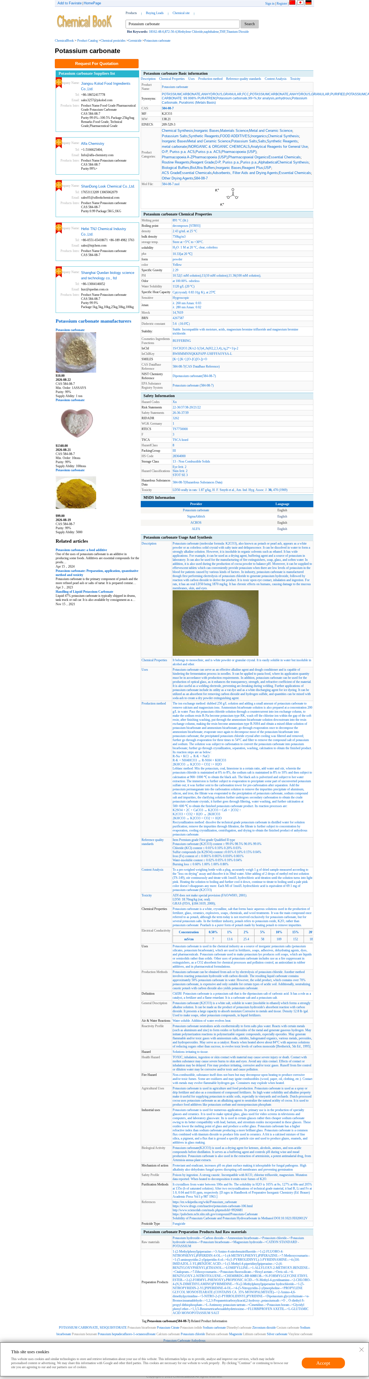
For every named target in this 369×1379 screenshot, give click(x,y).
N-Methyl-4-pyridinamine (272, 1280)
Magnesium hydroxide (247, 1242)
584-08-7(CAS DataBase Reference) (196, 366)
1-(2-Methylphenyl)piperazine (192, 1251)
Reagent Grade (202, 162)
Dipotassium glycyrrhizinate (285, 1296)
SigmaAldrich (196, 516)
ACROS (196, 523)
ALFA (196, 529)
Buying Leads (155, 13)
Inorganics (259, 136)
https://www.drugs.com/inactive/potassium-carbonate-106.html (213, 1206)
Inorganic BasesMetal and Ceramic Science (196, 141)
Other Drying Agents (177, 178)
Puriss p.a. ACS (208, 152)
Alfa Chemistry (92, 144)
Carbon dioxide (213, 1238)
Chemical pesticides (113, 40)
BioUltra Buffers (202, 168)
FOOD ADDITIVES (235, 136)
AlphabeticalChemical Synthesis (283, 162)
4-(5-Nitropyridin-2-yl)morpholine (257, 1288)
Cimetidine (256, 1305)
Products (131, 13)
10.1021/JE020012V (294, 1218)
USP (267, 168)
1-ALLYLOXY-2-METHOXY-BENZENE (280, 1268)
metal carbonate (174, 147)
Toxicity (295, 79)
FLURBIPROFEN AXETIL (266, 1309)
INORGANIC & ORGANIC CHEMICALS (219, 147)
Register (282, 3)
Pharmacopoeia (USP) (239, 152)
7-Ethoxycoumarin (204, 1272)
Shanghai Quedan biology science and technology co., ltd (107, 275)
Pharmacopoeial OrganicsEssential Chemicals (264, 157)
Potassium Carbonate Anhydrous (184, 1340)
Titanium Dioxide (237, 32)
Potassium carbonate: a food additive (81, 550)
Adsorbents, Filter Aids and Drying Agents (245, 173)
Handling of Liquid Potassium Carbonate (84, 592)
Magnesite (235, 1334)
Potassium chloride (274, 1238)
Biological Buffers (175, 168)
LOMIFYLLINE (237, 1268)
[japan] (300, 3)
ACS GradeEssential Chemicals (187, 173)
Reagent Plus (252, 168)
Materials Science (234, 131)
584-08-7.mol (170, 184)
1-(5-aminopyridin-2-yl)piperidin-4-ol (199, 1260)
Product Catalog (87, 40)
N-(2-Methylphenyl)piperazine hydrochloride (265, 1284)
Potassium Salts (175, 136)
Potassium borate (278, 1305)
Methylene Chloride (190, 32)
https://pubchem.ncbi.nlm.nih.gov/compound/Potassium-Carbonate (215, 1214)
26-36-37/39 (181, 413)
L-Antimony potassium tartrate (225, 1305)
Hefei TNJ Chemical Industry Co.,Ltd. (103, 231)
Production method (210, 79)
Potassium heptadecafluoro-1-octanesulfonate (127, 1334)
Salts (262, 141)
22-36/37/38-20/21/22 (187, 407)
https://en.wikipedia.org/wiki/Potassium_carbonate (205, 1202)
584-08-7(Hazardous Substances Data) (197, 482)
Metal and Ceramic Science (270, 131)
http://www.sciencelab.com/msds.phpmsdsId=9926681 (208, 1210)
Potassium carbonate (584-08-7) (193, 385)
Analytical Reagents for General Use (279, 147)
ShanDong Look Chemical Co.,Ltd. (108, 186)
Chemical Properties (172, 79)
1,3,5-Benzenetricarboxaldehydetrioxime (218, 1309)
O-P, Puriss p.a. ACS (178, 152)
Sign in (269, 3)
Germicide (135, 40)
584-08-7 (201, 178)
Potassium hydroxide (186, 1238)
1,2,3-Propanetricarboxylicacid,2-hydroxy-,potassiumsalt (242, 1300)
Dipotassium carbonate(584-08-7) (194, 376)
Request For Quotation (96, 63)
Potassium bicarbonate (215, 1242)
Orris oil (281, 1272)
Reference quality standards (243, 79)
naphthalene (211, 32)
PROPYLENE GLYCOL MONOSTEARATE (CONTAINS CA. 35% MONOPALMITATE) (238, 1290)
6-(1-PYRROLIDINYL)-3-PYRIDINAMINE (257, 1260)
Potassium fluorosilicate (235, 1272)
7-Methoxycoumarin (294, 1255)
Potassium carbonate (157, 40)
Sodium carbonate (214, 1327)
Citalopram (182, 1272)
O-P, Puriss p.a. (227, 162)
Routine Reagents (176, 162)
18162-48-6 (156, 32)
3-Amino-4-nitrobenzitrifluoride (235, 1251)
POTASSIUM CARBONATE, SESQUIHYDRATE (93, 1327)
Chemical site (181, 13)
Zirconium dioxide (264, 1327)
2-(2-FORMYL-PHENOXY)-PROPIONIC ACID (219, 1280)
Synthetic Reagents (204, 136)
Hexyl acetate (263, 1272)
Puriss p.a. (248, 162)
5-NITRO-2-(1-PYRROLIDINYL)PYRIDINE (232, 1296)
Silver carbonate (277, 1334)
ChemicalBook (64, 40)
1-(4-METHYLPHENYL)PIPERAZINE (251, 1255)
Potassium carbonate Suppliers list (87, 73)
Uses (191, 79)
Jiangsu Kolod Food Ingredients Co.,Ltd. (105, 86)
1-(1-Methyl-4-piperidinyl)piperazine (248, 1264)
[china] (292, 3)
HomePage (92, 3)
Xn (175, 402)
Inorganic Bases (206, 131)
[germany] (308, 3)
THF (223, 32)
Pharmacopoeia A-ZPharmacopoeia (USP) (194, 157)
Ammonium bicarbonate (242, 1238)
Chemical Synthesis (177, 131)
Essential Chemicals (295, 173)
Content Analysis (276, 79)
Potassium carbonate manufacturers (93, 321)
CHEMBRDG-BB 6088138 (243, 1276)
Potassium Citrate (168, 1327)
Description (148, 79)
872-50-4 (171, 32)
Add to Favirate (70, 3)
